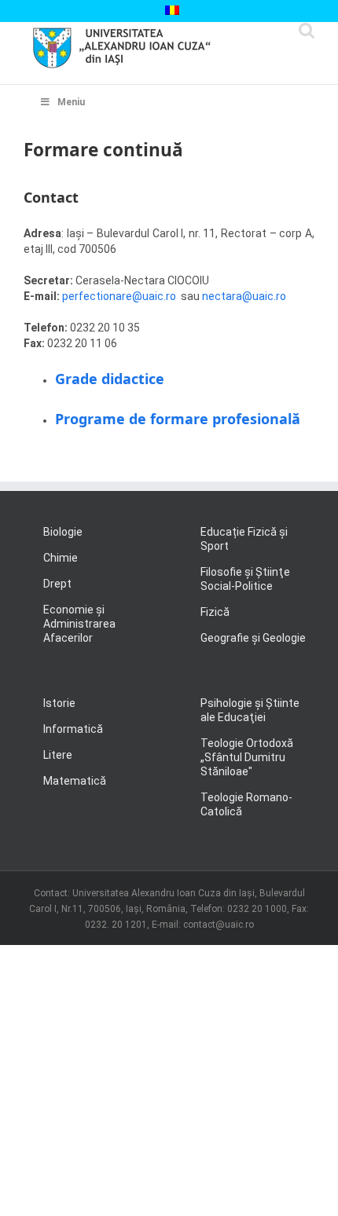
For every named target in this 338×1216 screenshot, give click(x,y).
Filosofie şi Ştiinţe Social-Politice (245, 579)
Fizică (215, 612)
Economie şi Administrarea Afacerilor (79, 623)
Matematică (74, 781)
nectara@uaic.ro (243, 296)
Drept (57, 583)
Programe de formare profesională (177, 418)
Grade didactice (109, 378)
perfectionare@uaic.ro (120, 296)
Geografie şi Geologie (253, 638)
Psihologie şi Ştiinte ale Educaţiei (249, 710)
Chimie (60, 557)
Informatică (73, 729)
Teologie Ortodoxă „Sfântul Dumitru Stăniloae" (246, 757)
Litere (57, 755)
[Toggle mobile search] (306, 30)
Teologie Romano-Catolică (246, 804)
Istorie (59, 703)
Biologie (63, 532)
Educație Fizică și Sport (244, 539)
